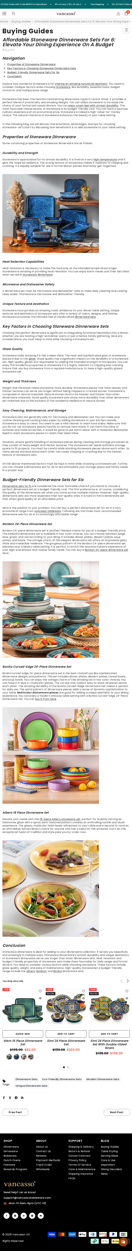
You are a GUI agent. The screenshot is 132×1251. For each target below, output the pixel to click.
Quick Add (23, 1034)
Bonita (57, 971)
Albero (30, 971)
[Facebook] (3, 1097)
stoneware (63, 87)
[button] (128, 981)
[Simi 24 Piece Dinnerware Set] (66, 1008)
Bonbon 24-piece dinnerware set (106, 550)
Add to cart (66, 1034)
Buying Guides (21, 21)
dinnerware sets (85, 317)
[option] (22, 1024)
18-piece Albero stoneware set (60, 819)
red (23, 1057)
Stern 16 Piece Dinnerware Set (22, 1042)
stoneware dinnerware (38, 275)
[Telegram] (16, 1097)
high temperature (105, 159)
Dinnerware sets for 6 (17, 486)
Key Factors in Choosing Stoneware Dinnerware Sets (41, 68)
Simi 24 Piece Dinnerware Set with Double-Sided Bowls (109, 1044)
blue (16, 1057)
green (9, 1057)
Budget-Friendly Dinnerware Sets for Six (33, 72)
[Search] (13, 13)
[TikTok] (32, 1216)
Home (4, 21)
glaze (32, 359)
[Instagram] (15, 1216)
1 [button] (64, 1067)
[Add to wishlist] (40, 991)
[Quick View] (40, 998)
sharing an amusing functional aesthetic (81, 84)
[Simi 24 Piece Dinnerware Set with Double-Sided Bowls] (109, 1008)
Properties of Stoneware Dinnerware (31, 64)
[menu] (4, 13)
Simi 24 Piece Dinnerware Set (66, 1042)
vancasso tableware (47, 511)
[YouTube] (41, 1216)
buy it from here (45, 699)
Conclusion (14, 76)
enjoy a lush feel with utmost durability (93, 105)
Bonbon (41, 971)
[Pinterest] (24, 1216)
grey (31, 1057)
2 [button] (68, 1067)
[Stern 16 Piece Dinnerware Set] (22, 1008)
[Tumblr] (10, 1097)
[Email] (22, 1097)
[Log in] (118, 13)
